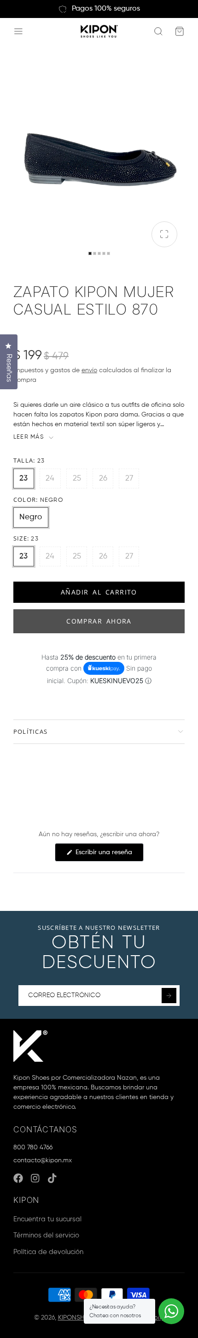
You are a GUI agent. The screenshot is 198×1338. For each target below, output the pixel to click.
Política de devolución (48, 1252)
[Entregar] (169, 995)
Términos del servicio (46, 1235)
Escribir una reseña (109, 855)
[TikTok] (53, 1178)
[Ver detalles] (30, 1046)
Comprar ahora (99, 621)
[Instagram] (36, 1178)
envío (89, 370)
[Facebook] (18, 1178)
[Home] (99, 31)
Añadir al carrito (99, 592)
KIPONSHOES (77, 1317)
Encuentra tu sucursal (47, 1219)
